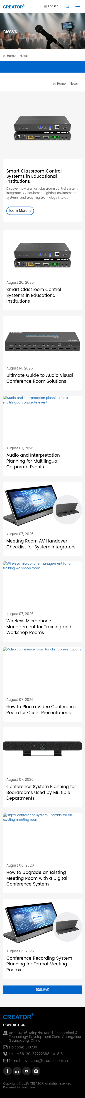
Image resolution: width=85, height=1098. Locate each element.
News (24, 55)
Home (11, 55)
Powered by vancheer (19, 1087)
